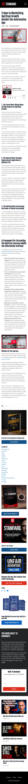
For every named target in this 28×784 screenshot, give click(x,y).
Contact (8, 777)
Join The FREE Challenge (14, 583)
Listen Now (14, 550)
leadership (4, 468)
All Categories (5, 449)
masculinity (4, 472)
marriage (4, 470)
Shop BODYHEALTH (12, 623)
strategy (3, 482)
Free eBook (14, 442)
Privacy (20, 777)
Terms (14, 777)
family (3, 455)
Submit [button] (14, 689)
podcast (3, 480)
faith (3, 25)
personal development (14, 25)
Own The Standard (10, 514)
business (4, 451)
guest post (4, 459)
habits (3, 461)
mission (3, 476)
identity (3, 464)
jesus (7, 25)
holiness (3, 463)
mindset (3, 474)
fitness (3, 457)
